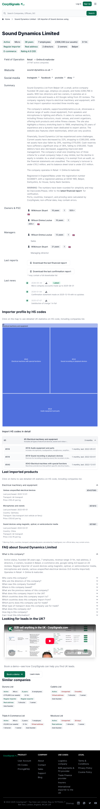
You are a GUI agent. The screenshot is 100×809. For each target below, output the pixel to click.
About (41, 760)
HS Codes (23, 765)
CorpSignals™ (21, 802)
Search (92, 13)
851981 (93, 524)
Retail (30, 59)
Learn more (35, 674)
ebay (69, 77)
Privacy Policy (85, 768)
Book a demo (13, 674)
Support (42, 773)
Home (7, 19)
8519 (7, 457)
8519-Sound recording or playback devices (44, 456)
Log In (78, 4)
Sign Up (87, 4)
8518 (7, 449)
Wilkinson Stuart (39, 210)
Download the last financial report (50, 263)
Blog (40, 777)
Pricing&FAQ (24, 769)
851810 (93, 506)
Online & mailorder (45, 59)
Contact (42, 765)
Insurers (62, 782)
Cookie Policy (85, 772)
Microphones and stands (14, 506)
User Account (24, 760)
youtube (59, 77)
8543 (7, 464)
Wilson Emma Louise (41, 220)
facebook (46, 77)
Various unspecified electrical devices (19, 490)
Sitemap (70, 803)
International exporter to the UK (65, 789)
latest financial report (71, 190)
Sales (40, 769)
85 (5, 440)
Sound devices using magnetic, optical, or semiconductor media (30, 524)
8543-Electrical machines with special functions (46, 463)
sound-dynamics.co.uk (38, 70)
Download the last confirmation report (52, 271)
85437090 (91, 490)
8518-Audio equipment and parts (40, 448)
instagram (32, 77)
